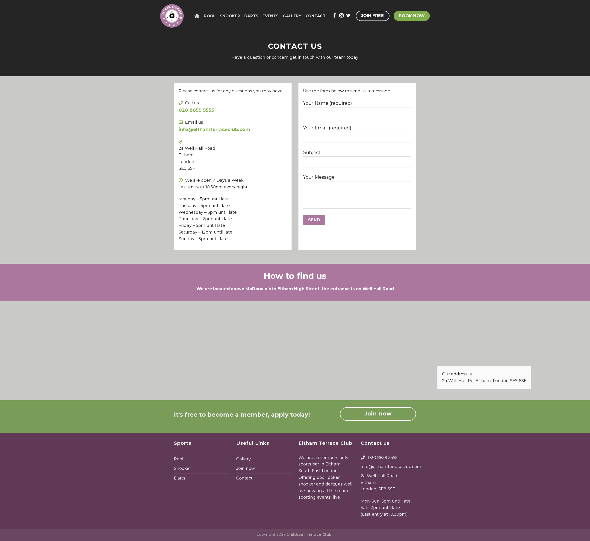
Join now (245, 468)
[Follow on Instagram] (341, 15)
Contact (316, 16)
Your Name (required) (327, 103)
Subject (312, 152)
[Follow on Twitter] (348, 15)
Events (271, 16)
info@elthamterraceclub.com (391, 466)
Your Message (319, 177)
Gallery (292, 16)
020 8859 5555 (383, 457)
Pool (209, 16)
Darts (251, 16)
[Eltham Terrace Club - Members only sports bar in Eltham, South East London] (173, 16)
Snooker (230, 16)
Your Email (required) (327, 128)
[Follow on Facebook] (335, 15)
